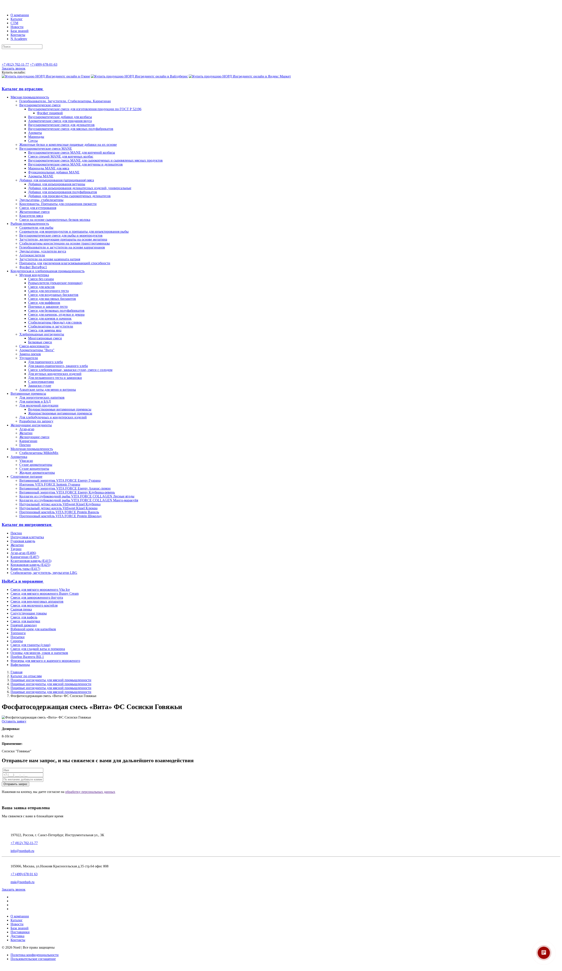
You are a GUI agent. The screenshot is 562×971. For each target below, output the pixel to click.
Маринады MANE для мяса (48, 168)
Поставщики (20, 932)
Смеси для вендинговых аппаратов (37, 601)
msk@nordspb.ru (22, 882)
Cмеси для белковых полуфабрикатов (56, 310)
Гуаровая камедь (23, 541)
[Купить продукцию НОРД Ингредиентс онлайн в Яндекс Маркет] (240, 76)
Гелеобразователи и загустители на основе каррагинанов (62, 247)
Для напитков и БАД (35, 401)
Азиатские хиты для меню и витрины (47, 389)
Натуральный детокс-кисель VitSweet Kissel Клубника (60, 504)
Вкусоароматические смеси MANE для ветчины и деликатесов (75, 164)
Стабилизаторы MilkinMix (38, 453)
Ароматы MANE (40, 176)
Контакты (18, 35)
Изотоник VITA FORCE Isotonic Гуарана (49, 484)
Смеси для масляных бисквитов (52, 299)
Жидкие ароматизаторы (37, 472)
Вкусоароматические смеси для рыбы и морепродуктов (61, 235)
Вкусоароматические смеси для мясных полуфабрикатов (70, 129)
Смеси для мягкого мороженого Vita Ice (40, 589)
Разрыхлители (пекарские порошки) (55, 283)
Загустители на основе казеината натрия (49, 259)
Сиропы (17, 641)
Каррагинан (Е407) (25, 557)
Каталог (17, 19)
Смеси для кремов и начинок (50, 318)
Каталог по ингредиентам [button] (27, 524)
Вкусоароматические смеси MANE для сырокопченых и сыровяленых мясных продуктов (95, 160)
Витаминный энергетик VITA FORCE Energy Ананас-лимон (65, 488)
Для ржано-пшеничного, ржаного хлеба (58, 366)
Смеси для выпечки (25, 621)
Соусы (33, 140)
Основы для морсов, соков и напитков (39, 653)
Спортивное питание (26, 476)
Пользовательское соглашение (33, 959)
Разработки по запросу (36, 421)
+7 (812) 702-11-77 (15, 64)
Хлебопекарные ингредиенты (41, 334)
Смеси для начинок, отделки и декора (56, 314)
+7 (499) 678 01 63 (24, 874)
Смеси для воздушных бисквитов (53, 295)
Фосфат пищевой (50, 113)
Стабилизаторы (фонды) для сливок (55, 322)
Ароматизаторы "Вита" (36, 350)
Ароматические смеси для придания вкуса (60, 121)
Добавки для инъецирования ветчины (56, 184)
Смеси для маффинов (44, 302)
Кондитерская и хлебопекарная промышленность (48, 271)
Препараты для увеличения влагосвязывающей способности (64, 263)
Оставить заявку (14, 721)
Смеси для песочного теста (48, 291)
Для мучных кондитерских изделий (54, 374)
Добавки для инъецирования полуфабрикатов (62, 192)
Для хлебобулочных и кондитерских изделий (53, 417)
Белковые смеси (40, 342)
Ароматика (19, 457)
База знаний (20, 31)
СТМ (14, 23)
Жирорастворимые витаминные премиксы (60, 413)
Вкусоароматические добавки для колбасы (60, 117)
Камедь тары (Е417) (25, 569)
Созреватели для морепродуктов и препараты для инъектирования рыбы (74, 231)
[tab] (281, 88)
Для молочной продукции (38, 405)
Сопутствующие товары (29, 613)
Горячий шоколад (24, 625)
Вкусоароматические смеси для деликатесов (61, 125)
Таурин (16, 549)
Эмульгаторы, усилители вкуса (42, 251)
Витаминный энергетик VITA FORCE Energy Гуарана (60, 480)
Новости (17, 27)
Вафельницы (20, 665)
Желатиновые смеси (34, 212)
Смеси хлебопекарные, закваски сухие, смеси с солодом (70, 370)
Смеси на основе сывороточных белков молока (54, 220)
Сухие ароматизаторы (35, 465)
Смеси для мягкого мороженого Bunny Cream (45, 593)
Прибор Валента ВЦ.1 (27, 657)
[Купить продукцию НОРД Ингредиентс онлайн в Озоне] (46, 76)
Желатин (25, 433)
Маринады (36, 137)
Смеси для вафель (24, 617)
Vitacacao (26, 461)
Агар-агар (26, 429)
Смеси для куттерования (37, 208)
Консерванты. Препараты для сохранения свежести (58, 204)
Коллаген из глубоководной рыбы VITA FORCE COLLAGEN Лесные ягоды (76, 496)
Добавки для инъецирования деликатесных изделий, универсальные (79, 188)
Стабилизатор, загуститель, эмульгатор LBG (44, 573)
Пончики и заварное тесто (48, 306)
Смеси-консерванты (34, 346)
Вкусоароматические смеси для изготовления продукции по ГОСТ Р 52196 (84, 109)
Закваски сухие (39, 385)
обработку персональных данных (90, 792)
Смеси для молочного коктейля (34, 605)
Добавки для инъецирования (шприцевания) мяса (56, 180)
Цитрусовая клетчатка (27, 537)
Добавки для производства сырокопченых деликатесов (69, 196)
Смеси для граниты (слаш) (30, 645)
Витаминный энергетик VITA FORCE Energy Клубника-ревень (67, 492)
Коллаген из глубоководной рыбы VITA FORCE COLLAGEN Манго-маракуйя (78, 500)
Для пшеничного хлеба (45, 362)
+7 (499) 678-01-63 (43, 64)
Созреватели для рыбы (36, 227)
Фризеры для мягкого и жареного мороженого (45, 661)
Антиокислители (32, 255)
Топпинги (18, 633)
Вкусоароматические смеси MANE (45, 148)
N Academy (19, 39)
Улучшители (28, 358)
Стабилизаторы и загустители (50, 326)
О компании (20, 15)
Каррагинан (28, 441)
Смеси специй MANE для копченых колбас (60, 156)
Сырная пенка (21, 609)
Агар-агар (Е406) (23, 553)
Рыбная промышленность (30, 223)
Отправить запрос (15, 784)
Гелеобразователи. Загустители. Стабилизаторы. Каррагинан (65, 101)
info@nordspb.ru (22, 851)
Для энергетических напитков (42, 397)
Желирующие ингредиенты (31, 425)
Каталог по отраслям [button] (23, 88)
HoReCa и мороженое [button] (23, 581)
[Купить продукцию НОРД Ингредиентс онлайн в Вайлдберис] (139, 76)
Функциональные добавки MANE (53, 172)
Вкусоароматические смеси (40, 105)
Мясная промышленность (30, 97)
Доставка (17, 936)
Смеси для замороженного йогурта (37, 597)
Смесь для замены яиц (44, 330)
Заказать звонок (13, 68)
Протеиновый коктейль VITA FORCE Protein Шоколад (60, 516)
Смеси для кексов (41, 287)
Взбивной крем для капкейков (33, 629)
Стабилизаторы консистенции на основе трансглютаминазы (64, 243)
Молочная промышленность (32, 449)
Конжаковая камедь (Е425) (30, 565)
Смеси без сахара (41, 279)
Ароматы (35, 133)
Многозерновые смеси (45, 338)
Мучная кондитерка (34, 275)
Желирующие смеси (34, 437)
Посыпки (18, 637)
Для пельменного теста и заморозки (55, 378)
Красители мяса (31, 216)
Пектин (25, 445)
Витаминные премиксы (28, 393)
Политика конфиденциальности (35, 955)
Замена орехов (30, 354)
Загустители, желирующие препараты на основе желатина (63, 239)
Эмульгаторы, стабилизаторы (41, 200)
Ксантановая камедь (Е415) (31, 561)
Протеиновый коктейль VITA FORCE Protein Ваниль (59, 512)
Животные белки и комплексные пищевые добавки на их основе (68, 144)
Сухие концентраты (34, 468)
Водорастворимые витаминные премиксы (59, 409)
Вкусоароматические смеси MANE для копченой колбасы (71, 152)
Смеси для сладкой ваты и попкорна (38, 649)
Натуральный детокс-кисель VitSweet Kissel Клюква (58, 508)
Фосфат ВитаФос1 (33, 267)
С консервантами (41, 382)
